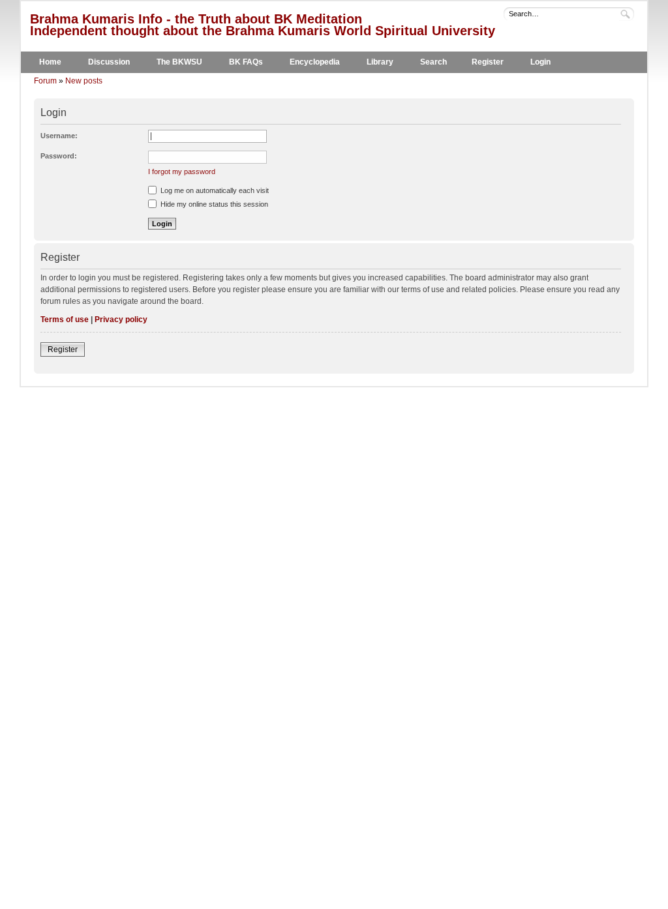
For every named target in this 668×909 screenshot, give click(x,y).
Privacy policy (121, 319)
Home (50, 62)
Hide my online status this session (213, 204)
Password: (58, 156)
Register (488, 62)
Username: (59, 136)
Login (540, 62)
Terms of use (64, 319)
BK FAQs (246, 62)
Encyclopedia (315, 62)
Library (380, 62)
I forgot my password (181, 171)
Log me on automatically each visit (214, 190)
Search (433, 62)
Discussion (109, 62)
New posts (83, 80)
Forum (45, 80)
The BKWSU (179, 62)
